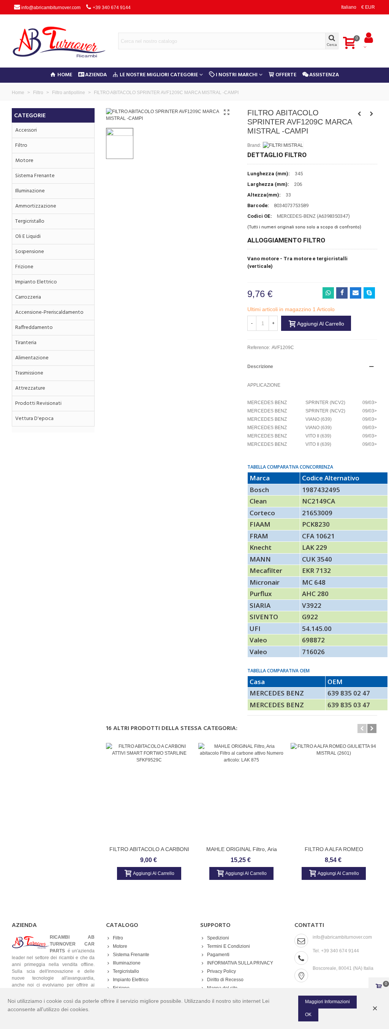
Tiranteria (25, 342)
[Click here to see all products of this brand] (283, 145)
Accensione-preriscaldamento (49, 312)
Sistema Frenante (35, 176)
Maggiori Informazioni (327, 1001)
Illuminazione (30, 191)
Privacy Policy (221, 971)
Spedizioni (218, 938)
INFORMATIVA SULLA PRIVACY (240, 963)
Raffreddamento (34, 327)
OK (308, 1014)
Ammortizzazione (35, 206)
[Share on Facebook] (342, 293)
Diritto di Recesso (225, 979)
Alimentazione (32, 358)
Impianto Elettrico (36, 282)
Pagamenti (218, 954)
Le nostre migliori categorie (159, 75)
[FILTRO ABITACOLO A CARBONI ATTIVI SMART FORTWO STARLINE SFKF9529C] (149, 792)
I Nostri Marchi (237, 75)
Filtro (21, 145)
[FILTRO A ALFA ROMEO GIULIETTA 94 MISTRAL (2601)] (334, 792)
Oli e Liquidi (28, 236)
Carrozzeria (28, 297)
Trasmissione (29, 373)
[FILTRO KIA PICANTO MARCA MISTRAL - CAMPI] (371, 114)
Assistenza (324, 75)
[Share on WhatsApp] (328, 293)
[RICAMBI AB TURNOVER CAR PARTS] (65, 40)
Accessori (26, 130)
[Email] (355, 293)
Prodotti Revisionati (38, 403)
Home (64, 75)
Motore (24, 160)
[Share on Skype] (369, 293)
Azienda (96, 75)
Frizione (24, 267)
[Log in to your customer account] (369, 40)
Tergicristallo (29, 221)
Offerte (285, 75)
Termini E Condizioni (228, 946)
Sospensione (29, 251)
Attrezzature (30, 388)
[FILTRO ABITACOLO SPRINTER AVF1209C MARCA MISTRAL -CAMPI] (226, 112)
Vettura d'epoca (34, 418)
